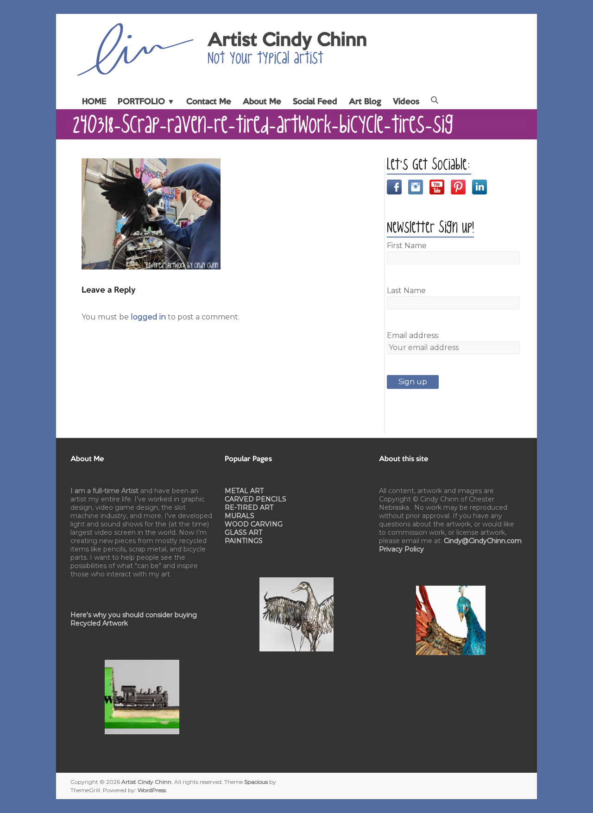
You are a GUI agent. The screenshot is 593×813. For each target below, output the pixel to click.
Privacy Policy (401, 549)
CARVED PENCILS (255, 499)
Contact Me (208, 102)
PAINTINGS (244, 541)
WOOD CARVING (254, 524)
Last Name (406, 290)
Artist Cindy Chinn (287, 40)
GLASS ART (243, 532)
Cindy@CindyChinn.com (483, 541)
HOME (94, 102)
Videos (406, 102)
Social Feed (315, 102)
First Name (407, 245)
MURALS (239, 516)
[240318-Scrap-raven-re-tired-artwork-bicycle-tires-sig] (151, 163)
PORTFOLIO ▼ (146, 102)
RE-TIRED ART (249, 507)
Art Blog (365, 102)
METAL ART (244, 491)
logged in (148, 317)
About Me (262, 102)
